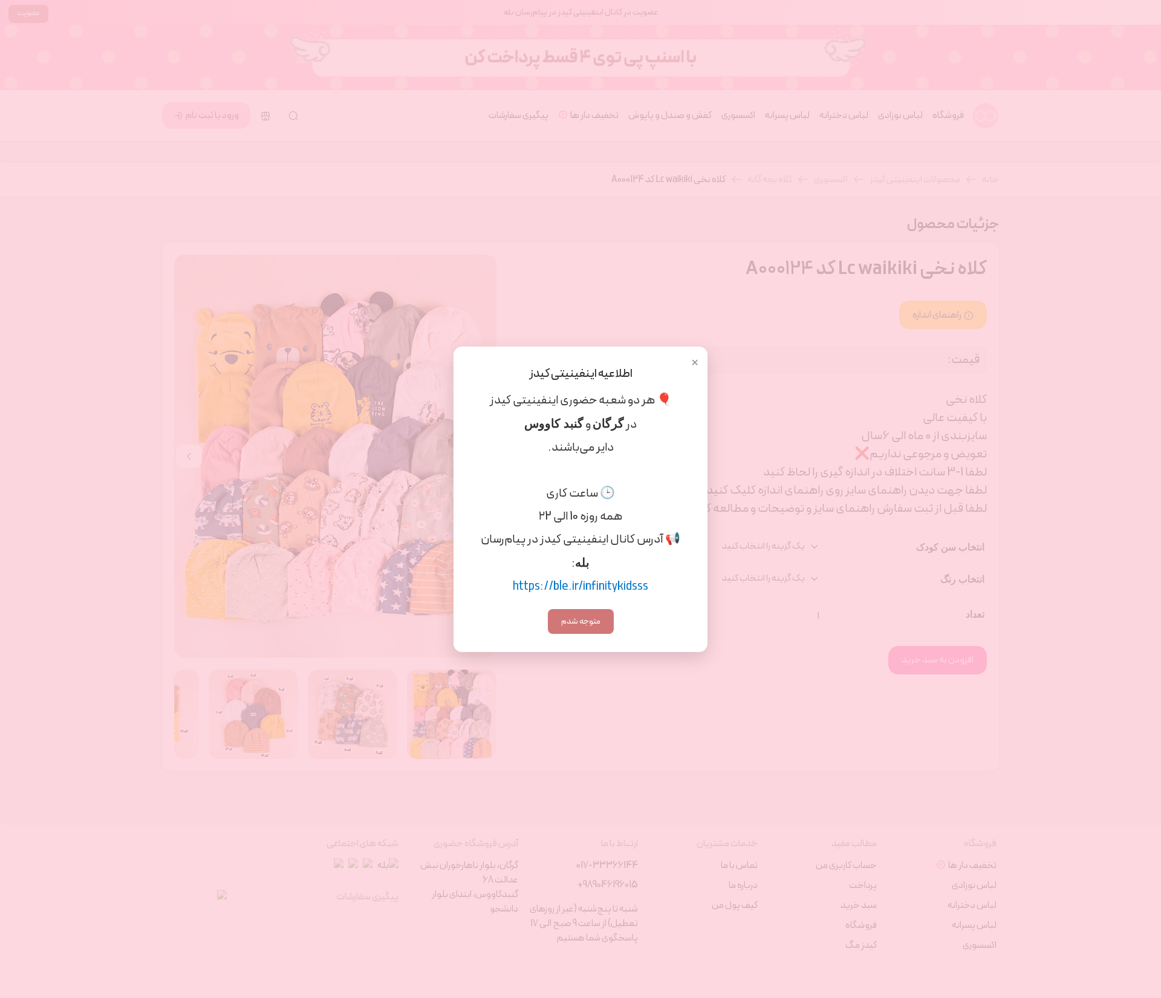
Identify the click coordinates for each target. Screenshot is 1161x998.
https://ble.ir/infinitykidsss (580, 587)
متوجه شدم (580, 621)
